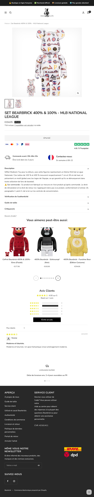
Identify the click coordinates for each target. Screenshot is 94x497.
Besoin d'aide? (11, 216)
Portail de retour (11, 436)
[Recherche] (10, 13)
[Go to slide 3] (45, 278)
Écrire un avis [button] (47, 319)
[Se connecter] (83, 13)
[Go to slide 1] (40, 278)
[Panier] (88, 13)
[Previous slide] (36, 278)
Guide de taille (11, 401)
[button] (34, 306)
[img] (11, 334)
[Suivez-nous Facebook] (8, 481)
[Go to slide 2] (42, 278)
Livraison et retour (12, 424)
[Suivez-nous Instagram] (14, 481)
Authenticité (10, 415)
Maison (7, 23)
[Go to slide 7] (53, 278)
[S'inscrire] (39, 465)
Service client (10, 406)
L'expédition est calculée (23, 125)
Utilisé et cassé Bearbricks (15, 410)
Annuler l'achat (11, 441)
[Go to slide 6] (51, 278)
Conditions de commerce (15, 419)
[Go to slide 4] (47, 278)
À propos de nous (12, 397)
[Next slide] (58, 278)
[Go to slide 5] (49, 278)
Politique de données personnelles (13, 430)
